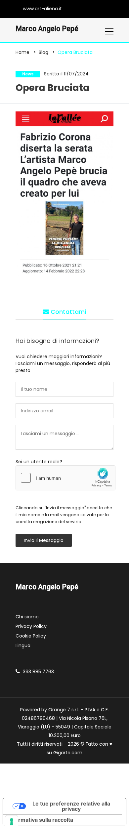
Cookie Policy (31, 636)
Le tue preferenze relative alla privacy (71, 806)
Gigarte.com (67, 752)
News (27, 74)
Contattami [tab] (67, 312)
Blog (43, 52)
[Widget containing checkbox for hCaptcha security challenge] (65, 477)
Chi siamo (27, 616)
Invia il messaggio (44, 540)
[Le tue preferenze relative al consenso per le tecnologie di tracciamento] (11, 821)
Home (22, 52)
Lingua (23, 645)
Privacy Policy (31, 626)
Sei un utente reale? (39, 461)
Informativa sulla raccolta (40, 819)
